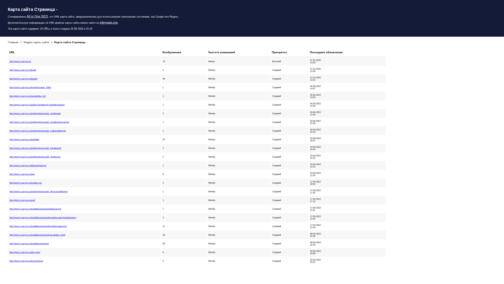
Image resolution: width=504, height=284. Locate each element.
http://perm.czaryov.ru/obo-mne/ (24, 252)
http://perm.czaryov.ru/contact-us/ (25, 183)
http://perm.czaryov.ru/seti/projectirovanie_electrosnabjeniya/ (38, 191)
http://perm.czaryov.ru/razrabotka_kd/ (27, 96)
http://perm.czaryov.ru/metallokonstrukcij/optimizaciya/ (35, 209)
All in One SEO (37, 16)
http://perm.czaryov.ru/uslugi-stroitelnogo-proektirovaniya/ (37, 105)
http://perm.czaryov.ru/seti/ (22, 200)
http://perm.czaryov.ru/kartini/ (23, 79)
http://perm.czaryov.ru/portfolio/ (24, 139)
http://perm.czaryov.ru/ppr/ (22, 174)
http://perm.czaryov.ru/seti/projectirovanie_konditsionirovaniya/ (39, 122)
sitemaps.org (109, 22)
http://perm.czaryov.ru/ (20, 61)
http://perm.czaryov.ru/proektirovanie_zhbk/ (30, 87)
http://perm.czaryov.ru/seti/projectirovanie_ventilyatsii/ (35, 113)
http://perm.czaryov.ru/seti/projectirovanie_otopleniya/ (34, 157)
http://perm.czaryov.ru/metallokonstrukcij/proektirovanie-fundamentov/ (42, 217)
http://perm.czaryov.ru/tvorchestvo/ (26, 261)
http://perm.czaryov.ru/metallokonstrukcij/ (29, 243)
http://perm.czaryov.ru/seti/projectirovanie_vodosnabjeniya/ (37, 131)
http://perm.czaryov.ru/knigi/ (22, 70)
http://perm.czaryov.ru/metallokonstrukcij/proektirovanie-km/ (38, 226)
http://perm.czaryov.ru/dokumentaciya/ (27, 165)
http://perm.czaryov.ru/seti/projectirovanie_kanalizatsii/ (35, 148)
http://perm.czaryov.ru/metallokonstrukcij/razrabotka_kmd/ (37, 235)
